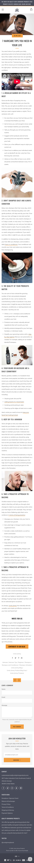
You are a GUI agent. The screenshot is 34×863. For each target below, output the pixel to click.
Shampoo (28, 662)
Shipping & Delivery (8, 810)
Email (3, 697)
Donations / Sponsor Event (10, 798)
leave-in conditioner (11, 244)
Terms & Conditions (8, 807)
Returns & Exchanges (8, 801)
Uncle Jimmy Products (17, 673)
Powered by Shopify (23, 850)
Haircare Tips (13, 662)
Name (3, 689)
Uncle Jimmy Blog (16, 668)
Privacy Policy (6, 804)
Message (4, 705)
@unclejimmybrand (8, 842)
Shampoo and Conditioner (10, 665)
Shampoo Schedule (25, 665)
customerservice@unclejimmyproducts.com (15, 775)
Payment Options (7, 813)
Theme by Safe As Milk (11, 850)
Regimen (21, 662)
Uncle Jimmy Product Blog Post (16, 670)
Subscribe (16, 760)
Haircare (5, 662)
